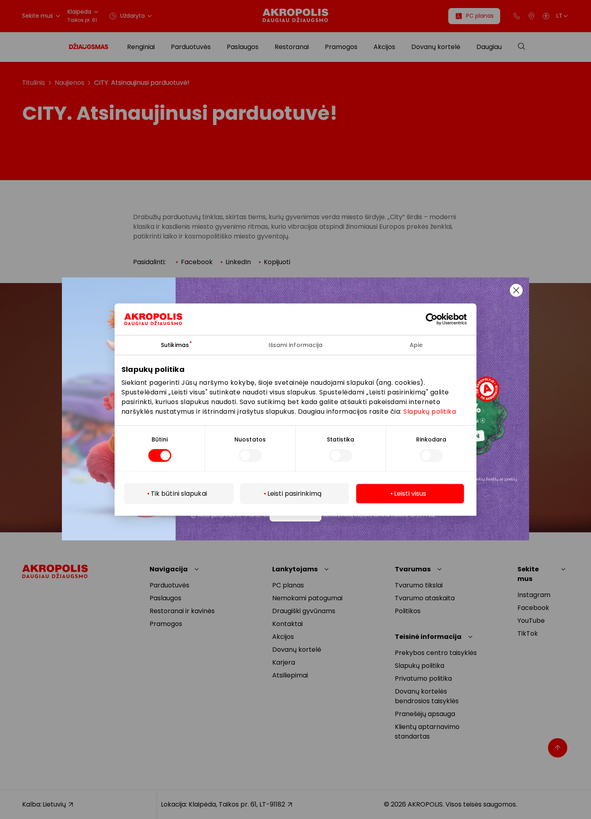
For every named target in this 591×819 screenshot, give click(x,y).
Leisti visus (410, 493)
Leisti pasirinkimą (294, 493)
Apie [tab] (416, 345)
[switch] (250, 455)
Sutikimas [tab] (175, 345)
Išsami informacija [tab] (296, 345)
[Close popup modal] (516, 290)
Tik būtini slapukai (179, 493)
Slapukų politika (429, 411)
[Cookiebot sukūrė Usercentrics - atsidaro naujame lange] (437, 319)
